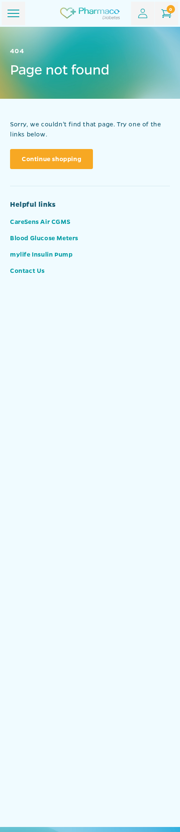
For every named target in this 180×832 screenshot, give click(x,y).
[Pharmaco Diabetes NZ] (90, 13)
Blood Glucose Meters (44, 238)
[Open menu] (13, 13)
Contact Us (27, 270)
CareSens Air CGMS (40, 221)
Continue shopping (51, 158)
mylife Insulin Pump (41, 254)
